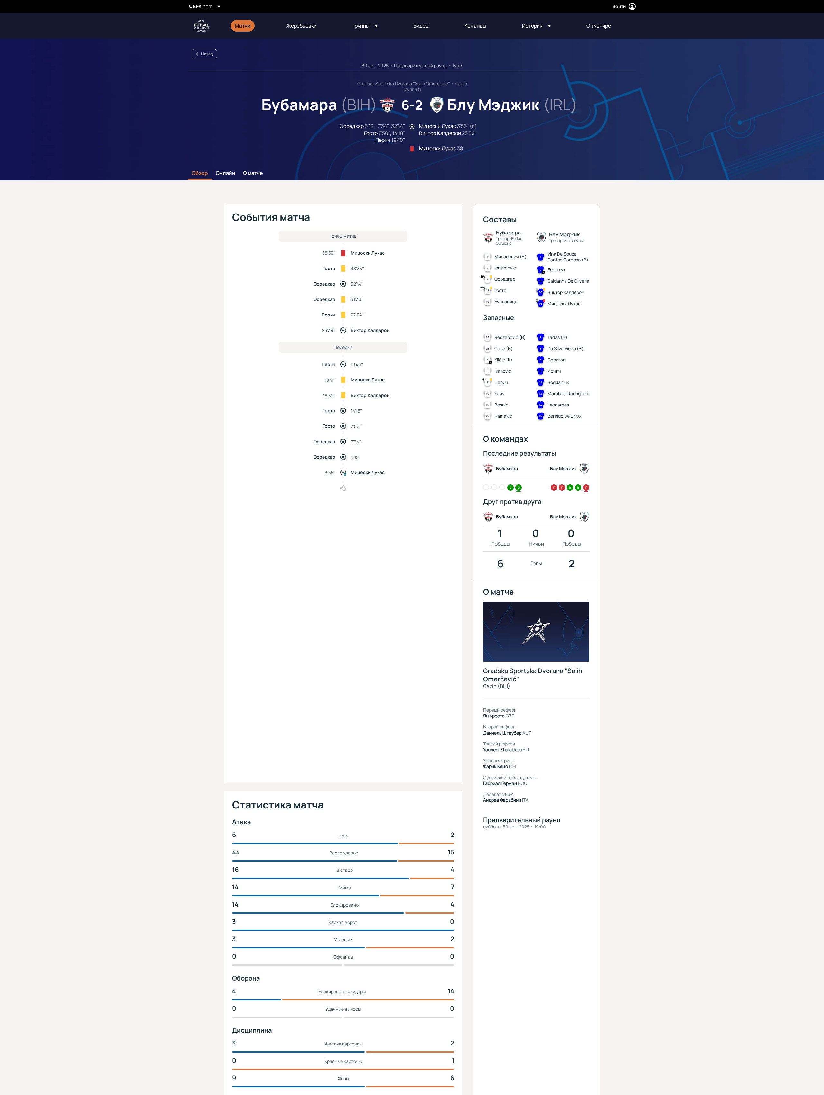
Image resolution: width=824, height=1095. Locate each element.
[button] (365, 26)
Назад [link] (207, 54)
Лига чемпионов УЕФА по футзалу (201, 26)
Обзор (200, 173)
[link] (242, 26)
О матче (253, 173)
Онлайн (225, 173)
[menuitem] (252, 26)
